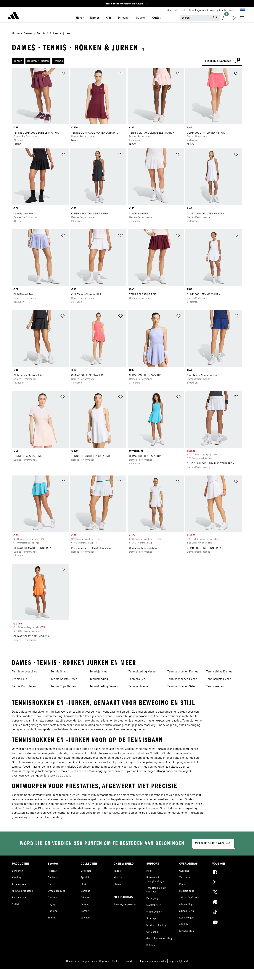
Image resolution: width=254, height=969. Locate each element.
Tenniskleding (99, 679)
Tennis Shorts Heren (64, 679)
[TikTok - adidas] (227, 913)
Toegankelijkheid (178, 961)
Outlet (156, 17)
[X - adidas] (227, 893)
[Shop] (13, 16)
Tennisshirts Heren (218, 679)
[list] (107, 61)
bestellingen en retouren (201, 10)
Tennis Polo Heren (24, 686)
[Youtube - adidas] (227, 923)
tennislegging (98, 771)
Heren (80, 17)
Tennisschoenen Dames (182, 671)
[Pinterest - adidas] (227, 903)
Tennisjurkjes (98, 671)
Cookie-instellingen (77, 961)
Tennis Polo (19, 679)
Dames (95, 17)
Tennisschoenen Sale (181, 686)
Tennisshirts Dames (219, 671)
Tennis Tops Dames (63, 686)
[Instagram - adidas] (227, 883)
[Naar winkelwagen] (242, 17)
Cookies (116, 961)
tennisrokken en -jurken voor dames (51, 711)
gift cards (221, 10)
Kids (109, 17)
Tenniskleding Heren (142, 671)
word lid (233, 10)
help (184, 10)
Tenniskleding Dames (104, 686)
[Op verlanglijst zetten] (63, 74)
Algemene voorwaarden (153, 961)
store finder (173, 10)
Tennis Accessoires (24, 671)
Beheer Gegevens (100, 961)
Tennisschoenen (138, 686)
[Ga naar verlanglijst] (233, 17)
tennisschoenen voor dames (119, 766)
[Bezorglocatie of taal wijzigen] (243, 10)
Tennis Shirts (59, 671)
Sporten (141, 17)
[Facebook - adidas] (227, 873)
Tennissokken (215, 686)
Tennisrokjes (136, 679)
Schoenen (124, 17)
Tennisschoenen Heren (182, 679)
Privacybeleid (130, 961)
